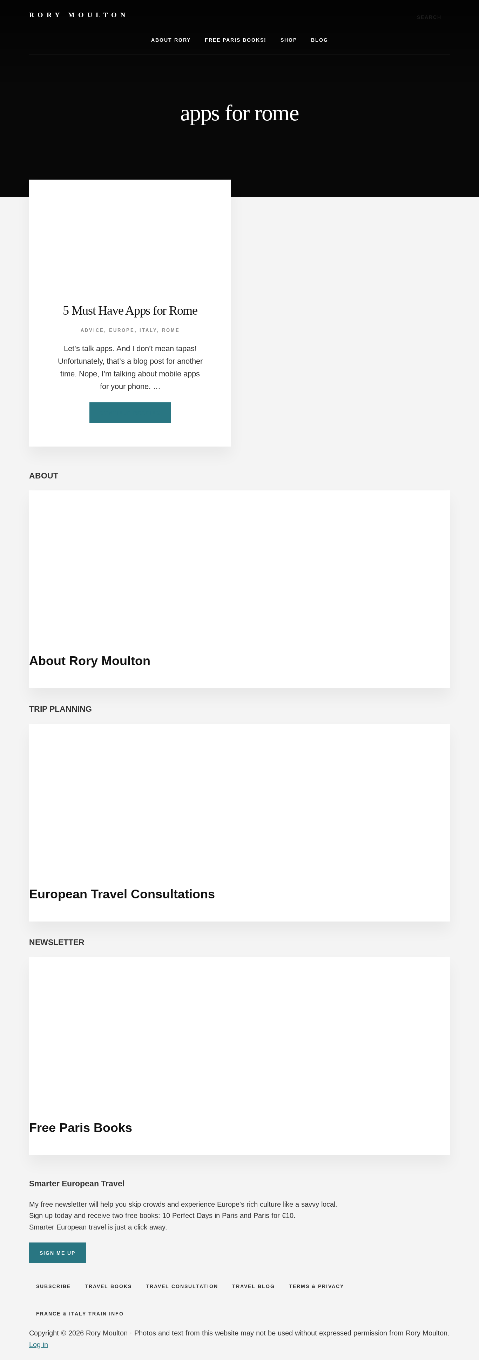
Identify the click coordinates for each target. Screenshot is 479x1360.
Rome (171, 330)
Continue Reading (135, 416)
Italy (148, 330)
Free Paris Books (80, 1127)
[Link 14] (239, 562)
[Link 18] (239, 1029)
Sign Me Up (57, 1253)
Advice (92, 330)
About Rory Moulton (89, 661)
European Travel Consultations (122, 894)
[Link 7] (130, 230)
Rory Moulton (79, 15)
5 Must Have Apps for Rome (130, 310)
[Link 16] (239, 795)
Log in (38, 1344)
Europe (122, 330)
